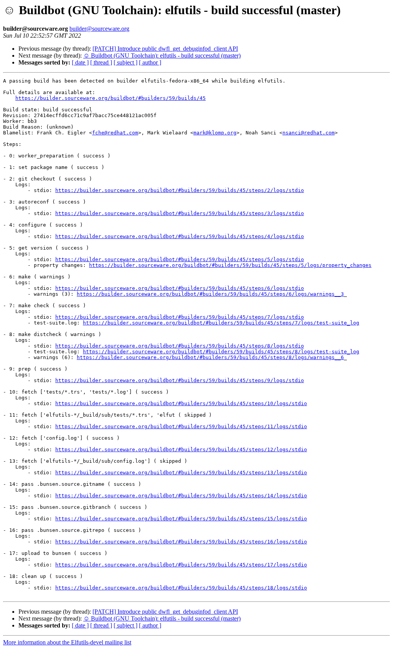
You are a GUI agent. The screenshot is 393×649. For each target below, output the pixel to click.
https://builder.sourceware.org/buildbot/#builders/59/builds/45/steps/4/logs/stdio (179, 236)
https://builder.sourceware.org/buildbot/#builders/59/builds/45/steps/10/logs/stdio (181, 403)
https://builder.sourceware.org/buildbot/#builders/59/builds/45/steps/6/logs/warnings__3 (210, 294)
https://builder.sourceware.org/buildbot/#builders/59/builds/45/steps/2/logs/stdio (179, 190)
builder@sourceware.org (99, 28)
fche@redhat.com (115, 133)
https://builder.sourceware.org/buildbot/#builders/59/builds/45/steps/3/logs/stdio (179, 213)
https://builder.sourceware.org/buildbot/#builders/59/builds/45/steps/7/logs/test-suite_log (221, 323)
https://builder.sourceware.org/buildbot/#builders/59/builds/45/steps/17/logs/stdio (181, 565)
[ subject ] (125, 62)
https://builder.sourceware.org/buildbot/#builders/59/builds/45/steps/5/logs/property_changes (230, 265)
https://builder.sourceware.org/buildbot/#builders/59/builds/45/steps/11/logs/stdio (181, 426)
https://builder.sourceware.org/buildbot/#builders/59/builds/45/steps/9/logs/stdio (179, 380)
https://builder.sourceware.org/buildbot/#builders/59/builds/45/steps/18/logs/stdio (181, 588)
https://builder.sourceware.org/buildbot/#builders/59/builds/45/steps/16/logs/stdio (181, 542)
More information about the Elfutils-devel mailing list (67, 642)
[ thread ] (101, 62)
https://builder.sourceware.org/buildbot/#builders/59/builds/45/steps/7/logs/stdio (179, 317)
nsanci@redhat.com (308, 133)
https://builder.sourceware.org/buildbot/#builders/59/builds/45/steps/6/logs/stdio (179, 288)
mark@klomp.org (214, 133)
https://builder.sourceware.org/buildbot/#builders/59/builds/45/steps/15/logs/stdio (181, 519)
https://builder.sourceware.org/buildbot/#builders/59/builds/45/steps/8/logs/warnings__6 (210, 357)
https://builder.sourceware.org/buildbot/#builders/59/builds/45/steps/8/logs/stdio (179, 346)
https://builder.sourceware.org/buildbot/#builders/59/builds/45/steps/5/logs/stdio (179, 259)
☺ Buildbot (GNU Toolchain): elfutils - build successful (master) (162, 55)
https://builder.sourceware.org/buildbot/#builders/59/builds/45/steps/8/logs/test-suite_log (221, 351)
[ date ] (80, 62)
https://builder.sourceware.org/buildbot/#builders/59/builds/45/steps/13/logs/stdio (181, 472)
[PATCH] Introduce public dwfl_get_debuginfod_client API (165, 48)
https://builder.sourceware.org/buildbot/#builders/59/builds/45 (110, 98)
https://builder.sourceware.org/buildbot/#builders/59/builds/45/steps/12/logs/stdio (181, 449)
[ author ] (150, 62)
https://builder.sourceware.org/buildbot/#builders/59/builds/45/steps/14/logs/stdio (181, 495)
